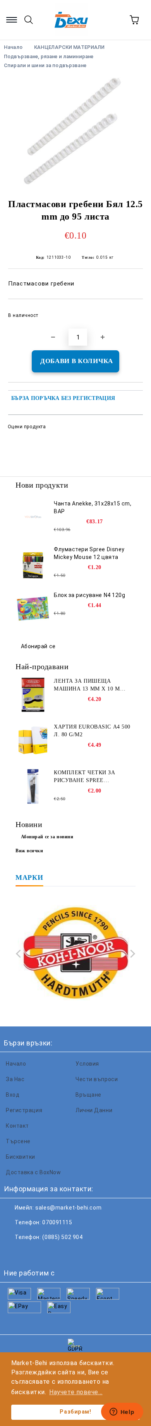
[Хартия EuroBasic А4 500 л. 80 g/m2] (32, 740)
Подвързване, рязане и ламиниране (48, 56)
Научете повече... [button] (76, 1392)
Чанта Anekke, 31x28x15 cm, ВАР (93, 507)
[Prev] (20, 954)
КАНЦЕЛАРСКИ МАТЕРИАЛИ (69, 47)
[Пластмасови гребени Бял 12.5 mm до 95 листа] (75, 131)
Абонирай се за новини (47, 836)
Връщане (88, 1095)
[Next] (131, 954)
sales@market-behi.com (68, 1207)
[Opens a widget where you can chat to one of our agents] (122, 1412)
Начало (16, 1064)
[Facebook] (14, 1252)
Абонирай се (38, 646)
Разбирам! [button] (75, 1412)
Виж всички (29, 850)
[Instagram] (48, 1252)
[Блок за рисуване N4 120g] (32, 608)
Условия (87, 1064)
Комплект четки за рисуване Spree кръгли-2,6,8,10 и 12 (84, 777)
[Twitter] (31, 1252)
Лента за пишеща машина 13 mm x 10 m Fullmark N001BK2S (87, 685)
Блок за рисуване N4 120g (89, 595)
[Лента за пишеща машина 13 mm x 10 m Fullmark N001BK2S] (32, 694)
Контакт (17, 1126)
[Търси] (28, 19)
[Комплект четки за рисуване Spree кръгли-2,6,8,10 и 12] (32, 786)
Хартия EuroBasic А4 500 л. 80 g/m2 (92, 730)
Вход (12, 1095)
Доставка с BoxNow (33, 1172)
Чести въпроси (97, 1079)
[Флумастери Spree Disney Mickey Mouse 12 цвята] (32, 562)
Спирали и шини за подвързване (45, 65)
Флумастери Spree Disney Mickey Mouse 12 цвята (89, 553)
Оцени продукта (27, 426)
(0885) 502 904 (62, 1237)
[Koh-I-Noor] (75, 953)
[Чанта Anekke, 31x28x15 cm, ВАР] (32, 517)
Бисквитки (20, 1157)
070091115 (57, 1222)
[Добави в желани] (131, 312)
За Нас (15, 1079)
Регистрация (24, 1110)
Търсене (18, 1141)
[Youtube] (65, 1252)
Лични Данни (94, 1110)
